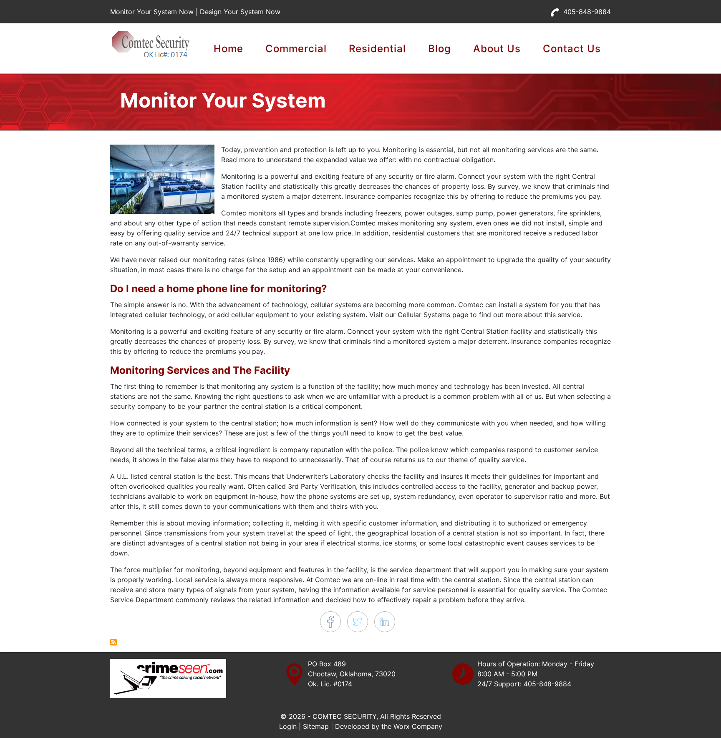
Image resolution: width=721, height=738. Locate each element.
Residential (377, 49)
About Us (497, 49)
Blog (439, 49)
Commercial (296, 49)
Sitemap (316, 726)
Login (288, 726)
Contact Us (572, 49)
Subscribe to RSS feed (113, 642)
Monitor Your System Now (152, 12)
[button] (162, 179)
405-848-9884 (587, 12)
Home (228, 49)
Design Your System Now (240, 12)
